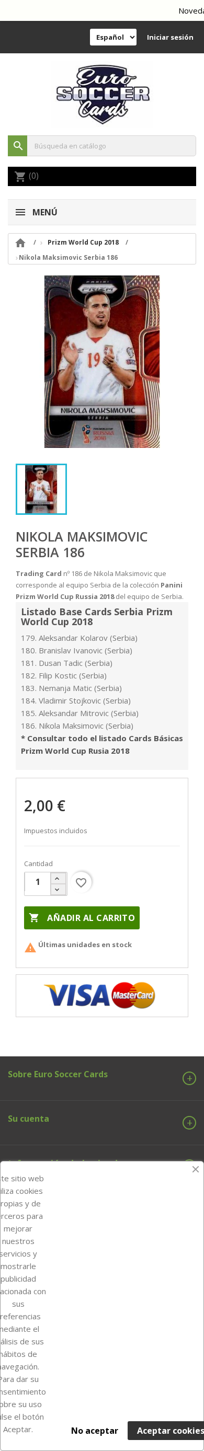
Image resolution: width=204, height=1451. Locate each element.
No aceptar (94, 1430)
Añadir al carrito (82, 918)
